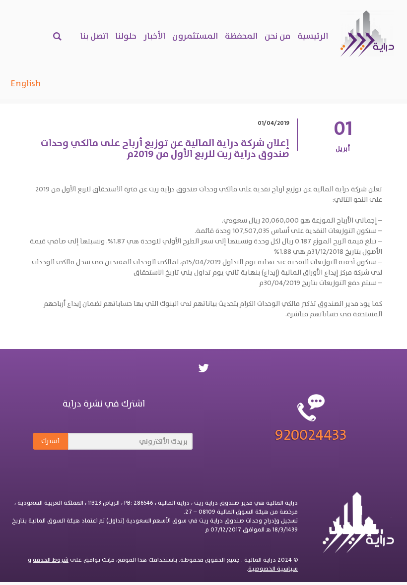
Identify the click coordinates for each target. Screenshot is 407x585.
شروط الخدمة (50, 560)
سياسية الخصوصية (273, 569)
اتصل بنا (94, 35)
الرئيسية (312, 35)
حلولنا (125, 35)
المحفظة (241, 35)
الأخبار (154, 35)
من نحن (277, 35)
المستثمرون (195, 35)
